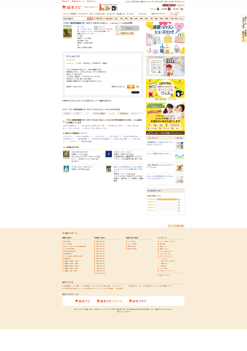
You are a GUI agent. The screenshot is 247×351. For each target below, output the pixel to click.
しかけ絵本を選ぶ (69, 248)
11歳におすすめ (100, 268)
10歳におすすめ (100, 266)
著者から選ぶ (132, 246)
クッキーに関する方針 (132, 1)
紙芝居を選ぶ (68, 253)
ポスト (136, 92)
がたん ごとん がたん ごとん (95, 128)
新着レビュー (163, 246)
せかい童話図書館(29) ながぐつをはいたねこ (85, 23)
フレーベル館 (126, 174)
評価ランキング (164, 248)
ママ (77, 113)
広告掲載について (166, 286)
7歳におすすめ (100, 258)
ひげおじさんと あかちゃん (81, 167)
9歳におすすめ (100, 263)
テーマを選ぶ (68, 244)
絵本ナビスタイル (165, 275)
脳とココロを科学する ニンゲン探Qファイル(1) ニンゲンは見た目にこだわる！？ (128, 169)
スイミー (73, 141)
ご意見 (77, 286)
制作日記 (163, 266)
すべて (67, 113)
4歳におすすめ (100, 251)
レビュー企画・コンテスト (167, 241)
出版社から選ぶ (132, 248)
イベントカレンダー (165, 253)
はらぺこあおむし (69, 126)
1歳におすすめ (100, 244)
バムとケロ (99, 136)
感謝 (131, 87)
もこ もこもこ (74, 128)
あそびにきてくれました (168, 261)
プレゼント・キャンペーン (167, 270)
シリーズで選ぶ (132, 244)
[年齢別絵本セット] (244, 41)
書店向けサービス (136, 286)
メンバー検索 (163, 268)
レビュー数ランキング (166, 251)
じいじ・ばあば (99, 113)
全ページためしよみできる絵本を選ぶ (75, 246)
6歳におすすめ (100, 256)
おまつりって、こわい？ (123, 152)
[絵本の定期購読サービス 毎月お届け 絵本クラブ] (91, 1)
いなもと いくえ (86, 31)
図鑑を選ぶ (67, 258)
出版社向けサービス (151, 286)
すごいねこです (73, 56)
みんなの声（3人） (155, 191)
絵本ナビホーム (71, 233)
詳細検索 (99, 18)
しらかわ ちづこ (86, 29)
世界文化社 (125, 154)
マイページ (117, 286)
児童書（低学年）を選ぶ (71, 261)
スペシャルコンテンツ (166, 256)
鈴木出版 (81, 169)
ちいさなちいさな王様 (100, 139)
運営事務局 (67, 286)
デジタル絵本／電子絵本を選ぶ (73, 256)
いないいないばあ (120, 139)
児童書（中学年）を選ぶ (71, 263)
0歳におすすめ (100, 241)
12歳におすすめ (100, 270)
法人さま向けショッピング (93, 288)
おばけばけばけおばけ (79, 152)
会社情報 (120, 288)
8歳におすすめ (100, 261)
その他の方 (123, 113)
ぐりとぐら (67, 136)
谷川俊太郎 (82, 139)
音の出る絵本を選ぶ (70, 251)
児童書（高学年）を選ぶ (71, 266)
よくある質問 (109, 288)
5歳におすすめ (100, 253)
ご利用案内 (87, 286)
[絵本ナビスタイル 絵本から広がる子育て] (78, 1)
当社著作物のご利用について (72, 288)
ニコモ (80, 154)
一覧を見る (179, 138)
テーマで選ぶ (132, 241)
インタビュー (165, 258)
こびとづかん (114, 136)
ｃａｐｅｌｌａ (72, 63)
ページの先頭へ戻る (177, 226)
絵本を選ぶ (67, 241)
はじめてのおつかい (131, 136)
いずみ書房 (87, 38)
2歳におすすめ (100, 246)
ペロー (82, 26)
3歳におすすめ (100, 248)
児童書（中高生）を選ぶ (71, 268)
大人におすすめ (100, 273)
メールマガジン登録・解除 (102, 286)
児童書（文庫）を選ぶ (70, 270)
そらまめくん (68, 139)
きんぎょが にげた (115, 126)
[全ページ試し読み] (244, 27)
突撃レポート (165, 263)
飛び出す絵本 (87, 141)
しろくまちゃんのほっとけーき (92, 126)
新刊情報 (162, 244)
